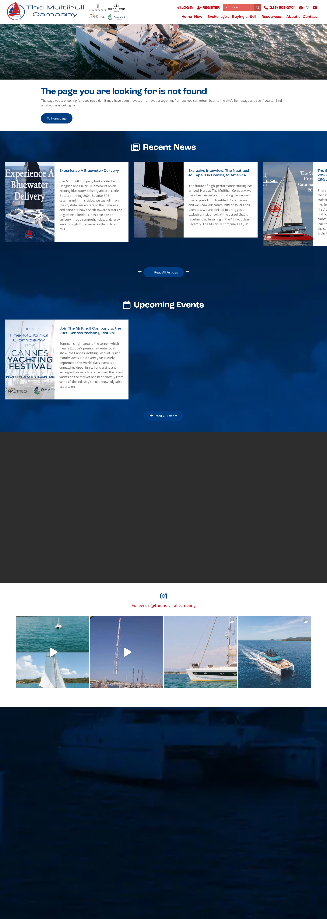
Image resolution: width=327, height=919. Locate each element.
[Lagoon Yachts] (97, 7)
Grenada (240, 796)
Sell (253, 17)
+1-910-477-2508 (60, 834)
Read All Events (165, 415)
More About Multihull (198, 542)
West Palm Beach (60, 845)
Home (186, 17)
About (292, 17)
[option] (66, 202)
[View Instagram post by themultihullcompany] (85, 683)
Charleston (55, 812)
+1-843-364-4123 (60, 818)
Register (211, 8)
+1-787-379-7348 (185, 818)
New (198, 17)
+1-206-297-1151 (60, 883)
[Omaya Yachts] (116, 17)
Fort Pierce (117, 829)
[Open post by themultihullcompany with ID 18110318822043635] (274, 652)
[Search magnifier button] (257, 7)
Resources (272, 17)
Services (178, 747)
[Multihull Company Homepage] (47, 11)
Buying (238, 17)
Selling (155, 747)
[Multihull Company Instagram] (307, 7)
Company (202, 747)
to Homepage (57, 118)
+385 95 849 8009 (247, 834)
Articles (227, 747)
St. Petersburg (57, 861)
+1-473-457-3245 (247, 801)
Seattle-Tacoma (59, 878)
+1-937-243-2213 (123, 818)
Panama (240, 812)
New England (56, 796)
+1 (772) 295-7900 (123, 834)
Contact (310, 17)
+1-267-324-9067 (60, 801)
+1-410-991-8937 (123, 801)
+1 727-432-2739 (60, 867)
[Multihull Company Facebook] (301, 7)
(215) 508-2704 (282, 8)
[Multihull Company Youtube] (315, 7)
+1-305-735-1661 (247, 818)
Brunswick (116, 812)
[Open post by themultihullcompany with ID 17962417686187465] (126, 652)
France (176, 845)
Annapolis (116, 796)
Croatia (239, 829)
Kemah (113, 861)
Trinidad (177, 829)
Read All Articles (165, 272)
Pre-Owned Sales (104, 747)
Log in (187, 8)
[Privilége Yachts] (116, 7)
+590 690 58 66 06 (186, 801)
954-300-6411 (120, 867)
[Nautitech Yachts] (97, 17)
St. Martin (179, 796)
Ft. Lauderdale (120, 845)
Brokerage (217, 17)
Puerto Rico (180, 812)
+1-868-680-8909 (185, 834)
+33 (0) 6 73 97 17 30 (187, 850)
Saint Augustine (59, 829)
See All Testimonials (80, 564)
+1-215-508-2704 (123, 850)
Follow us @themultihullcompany (163, 605)
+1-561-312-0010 (60, 850)
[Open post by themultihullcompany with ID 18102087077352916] (52, 652)
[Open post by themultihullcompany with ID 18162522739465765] (200, 652)
